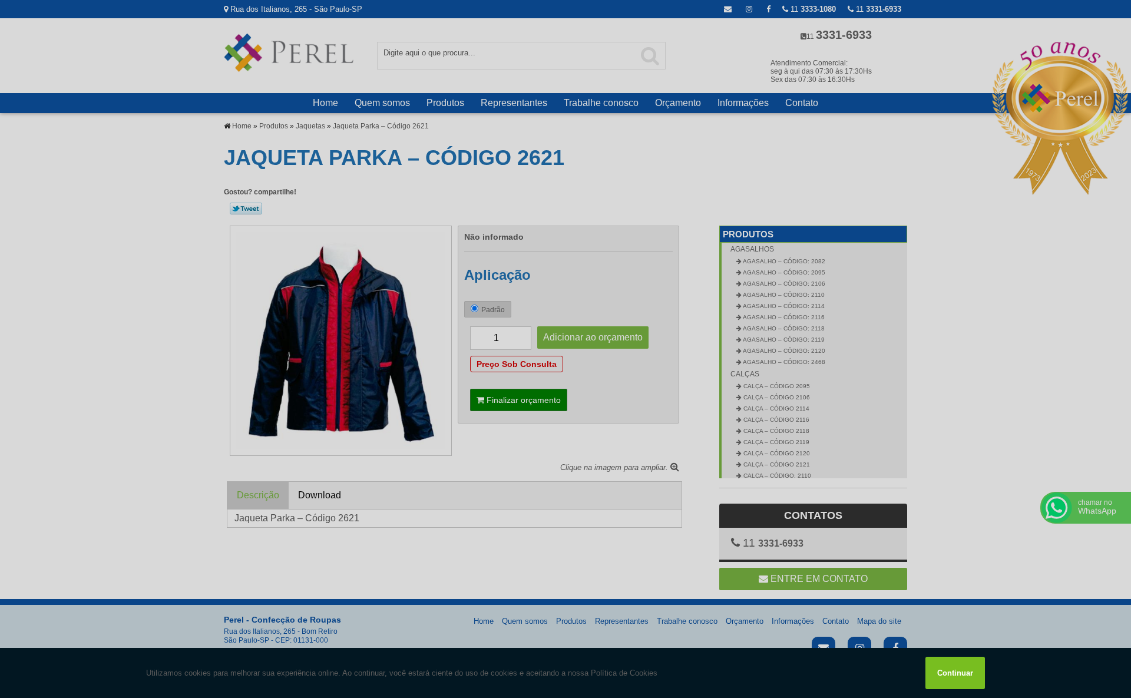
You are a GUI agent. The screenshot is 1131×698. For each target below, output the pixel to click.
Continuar (955, 673)
